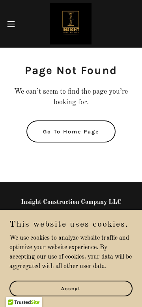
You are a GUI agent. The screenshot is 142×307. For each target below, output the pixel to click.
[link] (71, 23)
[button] (13, 24)
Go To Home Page (71, 131)
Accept (71, 288)
